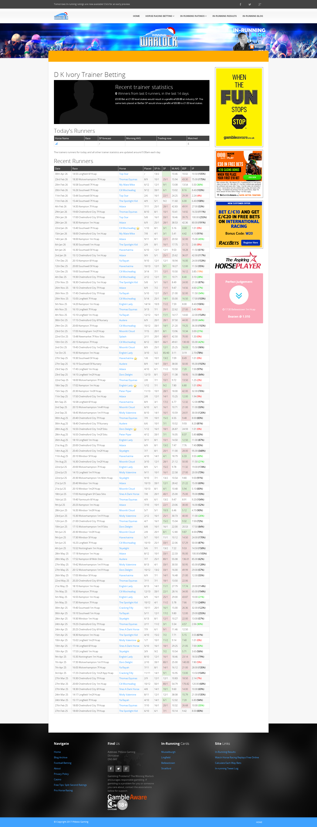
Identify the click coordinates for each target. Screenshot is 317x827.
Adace (122, 206)
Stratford (166, 768)
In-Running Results (224, 16)
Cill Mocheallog (127, 190)
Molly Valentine (127, 412)
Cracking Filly (126, 607)
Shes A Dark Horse (129, 494)
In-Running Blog (253, 16)
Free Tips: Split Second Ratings (70, 785)
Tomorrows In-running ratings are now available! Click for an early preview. (92, 4)
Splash (122, 336)
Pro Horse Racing (63, 790)
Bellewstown (168, 763)
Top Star (123, 173)
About (57, 768)
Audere (123, 320)
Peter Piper (125, 391)
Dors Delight (126, 374)
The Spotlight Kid (128, 201)
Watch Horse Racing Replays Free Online (237, 757)
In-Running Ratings (192, 16)
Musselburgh (168, 752)
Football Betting (62, 763)
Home (136, 16)
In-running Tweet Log (226, 768)
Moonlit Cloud (127, 331)
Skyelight (124, 450)
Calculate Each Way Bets (228, 763)
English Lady (126, 304)
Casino (57, 779)
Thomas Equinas (128, 179)
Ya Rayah (124, 260)
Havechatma (126, 249)
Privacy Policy (61, 774)
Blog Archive (60, 757)
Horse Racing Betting (159, 16)
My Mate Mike (127, 184)
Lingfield (165, 757)
